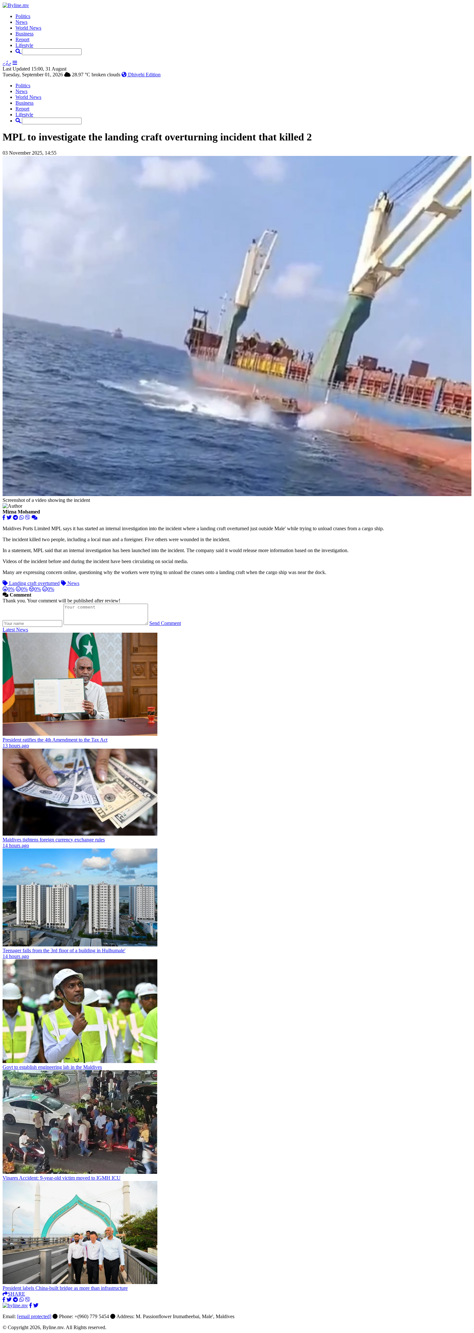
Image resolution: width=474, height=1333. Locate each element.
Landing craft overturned (34, 583)
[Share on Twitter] (9, 517)
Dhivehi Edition (144, 74)
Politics (22, 16)
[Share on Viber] (27, 517)
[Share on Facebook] (4, 517)
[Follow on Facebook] (30, 1305)
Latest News (15, 629)
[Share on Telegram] (15, 517)
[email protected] (34, 1316)
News (21, 22)
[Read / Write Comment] (34, 517)
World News (28, 28)
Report (22, 39)
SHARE (16, 1294)
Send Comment (165, 623)
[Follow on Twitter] (35, 1305)
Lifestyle (24, 45)
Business (24, 33)
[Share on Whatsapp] (21, 517)
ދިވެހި (7, 63)
